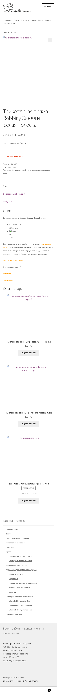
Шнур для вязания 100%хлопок (19, 596)
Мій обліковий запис (9, 691)
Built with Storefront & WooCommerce (21, 680)
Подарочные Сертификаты (17, 538)
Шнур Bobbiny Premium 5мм (20, 605)
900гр (14, 170)
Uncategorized (12, 529)
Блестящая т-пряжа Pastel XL (21, 556)
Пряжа (16, 20)
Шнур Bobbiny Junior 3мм (19, 601)
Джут (8, 534)
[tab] (28, 186)
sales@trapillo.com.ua (13, 650)
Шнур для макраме (14, 614)
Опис (5, 186)
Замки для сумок (16, 574)
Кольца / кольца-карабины (20, 587)
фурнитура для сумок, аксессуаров (21, 569)
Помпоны (10, 547)
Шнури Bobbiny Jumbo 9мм (20, 610)
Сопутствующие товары (16, 565)
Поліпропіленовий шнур (16, 543)
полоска (20, 170)
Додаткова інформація (14, 193)
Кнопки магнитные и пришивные (23, 583)
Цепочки (12, 592)
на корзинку (8, 280)
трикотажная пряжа (41, 170)
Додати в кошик (28, 352)
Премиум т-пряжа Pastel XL (20, 560)
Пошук (28, 691)
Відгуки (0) (8, 201)
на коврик (7, 273)
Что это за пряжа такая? (13, 260)
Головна (8, 20)
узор (5, 173)
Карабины (13, 578)
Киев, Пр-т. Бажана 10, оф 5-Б (17, 643)
